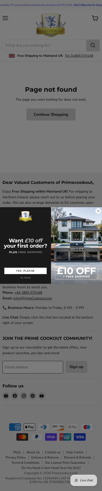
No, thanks (25, 277)
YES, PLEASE (25, 270)
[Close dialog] (98, 211)
